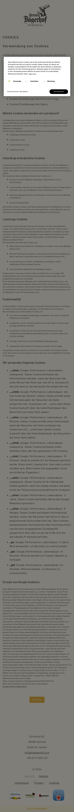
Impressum (22, 782)
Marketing (51, 81)
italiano (43, 776)
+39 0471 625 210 (37, 757)
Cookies (54, 782)
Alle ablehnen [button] (24, 91)
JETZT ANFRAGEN (37, 809)
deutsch (29, 776)
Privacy (39, 782)
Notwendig (17, 81)
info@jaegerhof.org (37, 752)
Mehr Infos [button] (32, 74)
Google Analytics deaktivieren (15, 686)
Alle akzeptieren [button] (59, 91)
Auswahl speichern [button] (12, 91)
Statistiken (34, 81)
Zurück (37, 699)
